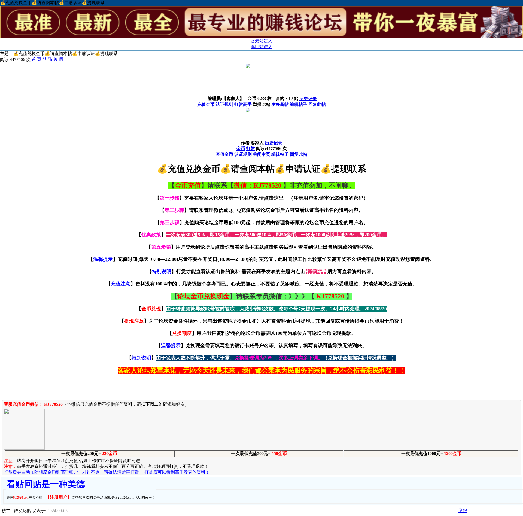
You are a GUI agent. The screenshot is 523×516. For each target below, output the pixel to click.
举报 (462, 510)
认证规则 (224, 104)
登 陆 (47, 59)
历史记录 (308, 98)
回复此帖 (317, 104)
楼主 (6, 510)
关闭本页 (261, 154)
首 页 (36, 59)
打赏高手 (243, 104)
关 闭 (58, 59)
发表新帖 (280, 104)
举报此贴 (261, 104)
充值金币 (206, 104)
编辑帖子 (298, 104)
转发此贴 (22, 510)
